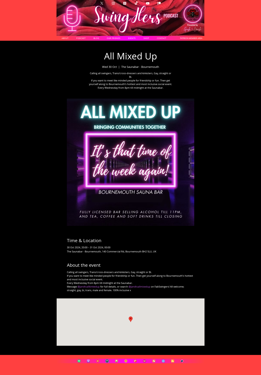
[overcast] (116, 360)
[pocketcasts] (135, 360)
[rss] (172, 360)
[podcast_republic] (163, 360)
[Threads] (125, 3)
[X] (102, 3)
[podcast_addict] (153, 360)
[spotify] (79, 360)
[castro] (107, 360)
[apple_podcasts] (88, 360)
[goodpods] (125, 360)
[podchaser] (182, 360)
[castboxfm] (97, 360)
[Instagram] (113, 3)
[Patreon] (159, 3)
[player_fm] (144, 360)
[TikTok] (136, 3)
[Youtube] (148, 3)
